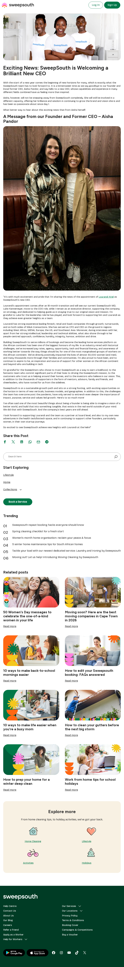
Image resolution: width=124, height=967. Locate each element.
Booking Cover (70, 925)
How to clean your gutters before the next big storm (92, 727)
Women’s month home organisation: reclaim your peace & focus (51, 537)
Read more (9, 626)
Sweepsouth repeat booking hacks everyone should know (48, 524)
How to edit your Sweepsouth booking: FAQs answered (89, 673)
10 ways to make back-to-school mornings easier (29, 673)
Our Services (69, 906)
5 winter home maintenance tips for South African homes (47, 544)
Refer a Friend (11, 929)
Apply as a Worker (13, 934)
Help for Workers (12, 939)
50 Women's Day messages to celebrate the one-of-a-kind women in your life (27, 616)
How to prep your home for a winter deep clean (26, 781)
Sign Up (112, 4)
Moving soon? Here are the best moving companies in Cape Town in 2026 (91, 616)
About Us (8, 915)
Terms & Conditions (73, 920)
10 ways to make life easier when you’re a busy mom (29, 727)
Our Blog (8, 920)
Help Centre (9, 906)
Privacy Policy (70, 915)
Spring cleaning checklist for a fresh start (38, 531)
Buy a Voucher (70, 934)
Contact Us (9, 910)
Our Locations (70, 910)
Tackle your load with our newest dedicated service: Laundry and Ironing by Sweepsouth (66, 550)
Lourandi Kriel (106, 296)
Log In (96, 4)
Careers (7, 925)
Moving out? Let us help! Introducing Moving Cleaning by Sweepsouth (55, 557)
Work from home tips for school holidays (90, 781)
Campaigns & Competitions (77, 929)
